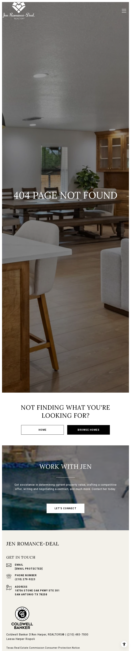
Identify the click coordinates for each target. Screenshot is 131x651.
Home (43, 429)
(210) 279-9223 (25, 579)
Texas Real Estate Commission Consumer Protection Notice (43, 647)
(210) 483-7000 (77, 634)
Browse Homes (88, 429)
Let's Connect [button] (66, 508)
